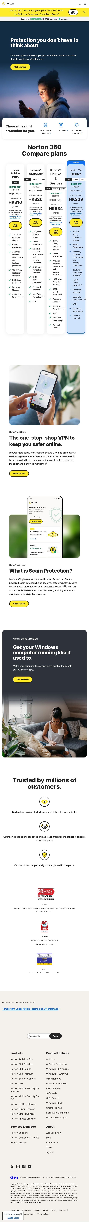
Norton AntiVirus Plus (21, 1059)
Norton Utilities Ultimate (23, 1104)
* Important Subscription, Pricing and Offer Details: (30, 1008)
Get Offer (73, 12)
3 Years (43, 179)
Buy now (15, 225)
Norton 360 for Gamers (23, 1078)
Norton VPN (16, 1083)
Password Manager (56, 1117)
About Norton (53, 1132)
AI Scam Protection (56, 1064)
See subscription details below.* (15, 217)
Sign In (49, 1152)
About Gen (14, 1210)
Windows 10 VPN (55, 1103)
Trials (49, 1147)
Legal (45, 1210)
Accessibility (29, 1214)
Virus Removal (54, 1078)
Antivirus (50, 1059)
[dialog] (13, 1216)
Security (62, 1210)
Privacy (53, 1210)
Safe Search (52, 1098)
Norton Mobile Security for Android (24, 1090)
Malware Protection (56, 1083)
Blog (48, 1137)
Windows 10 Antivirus (57, 1069)
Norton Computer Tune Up (24, 1137)
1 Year (15, 182)
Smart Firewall (54, 1107)
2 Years (35, 179)
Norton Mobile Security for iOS (24, 1098)
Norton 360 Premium (21, 1073)
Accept (10, 1218)
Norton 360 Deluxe (20, 1069)
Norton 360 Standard (21, 1064)
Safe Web (51, 1093)
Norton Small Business (22, 1113)
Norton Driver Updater (22, 1109)
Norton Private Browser (23, 1118)
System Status (43, 1214)
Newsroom (26, 1210)
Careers (37, 1210)
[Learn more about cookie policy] (20, 1214)
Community (52, 1142)
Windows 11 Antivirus (57, 1073)
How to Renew (18, 1142)
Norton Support (19, 1132)
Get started (20, 67)
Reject (16, 1218)
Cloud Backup (53, 1088)
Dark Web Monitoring (57, 1112)
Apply (55, 1036)
